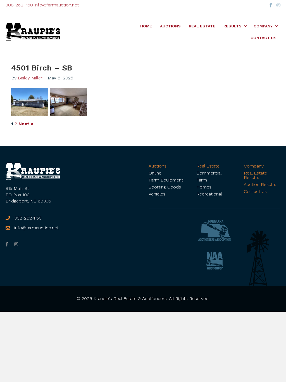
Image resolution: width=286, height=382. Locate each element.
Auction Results (260, 184)
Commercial (208, 173)
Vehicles (157, 194)
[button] (245, 26)
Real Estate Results (255, 175)
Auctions (170, 26)
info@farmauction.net (56, 5)
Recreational (209, 194)
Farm (201, 180)
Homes (203, 187)
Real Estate (202, 26)
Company (263, 26)
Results (232, 26)
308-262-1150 (19, 5)
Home (146, 26)
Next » (25, 124)
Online (155, 173)
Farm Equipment (166, 180)
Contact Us (264, 38)
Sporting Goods (165, 187)
